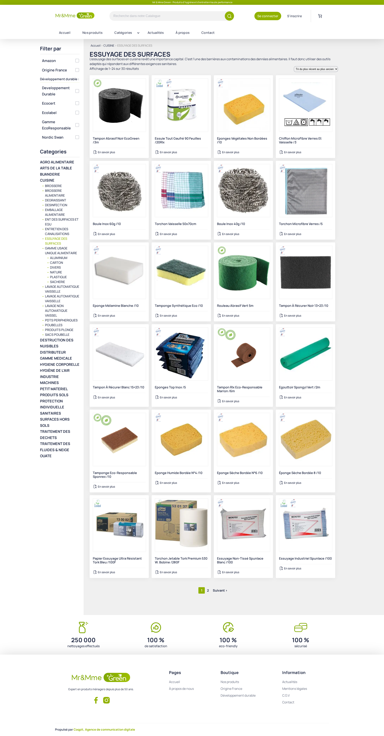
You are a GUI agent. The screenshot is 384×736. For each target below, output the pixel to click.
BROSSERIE (53, 186)
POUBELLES (53, 325)
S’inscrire (294, 16)
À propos (182, 32)
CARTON (56, 262)
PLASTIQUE (58, 277)
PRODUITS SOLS (54, 394)
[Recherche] (229, 16)
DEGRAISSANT (55, 200)
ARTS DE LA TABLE (56, 168)
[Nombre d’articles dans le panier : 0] (320, 16)
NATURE (56, 272)
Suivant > (220, 590)
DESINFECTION (56, 205)
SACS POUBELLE (57, 334)
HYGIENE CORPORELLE (59, 364)
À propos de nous (181, 688)
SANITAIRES (50, 413)
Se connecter (267, 16)
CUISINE (108, 45)
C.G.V (286, 695)
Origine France (231, 688)
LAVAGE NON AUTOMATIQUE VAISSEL (56, 311)
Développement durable (238, 695)
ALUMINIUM (58, 258)
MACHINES (49, 382)
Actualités (156, 32)
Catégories (123, 32)
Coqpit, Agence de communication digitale (104, 729)
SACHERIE (57, 282)
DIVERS (55, 267)
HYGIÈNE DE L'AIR (55, 370)
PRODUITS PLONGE (59, 330)
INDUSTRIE (49, 376)
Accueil (64, 32)
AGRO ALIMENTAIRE (57, 162)
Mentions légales (294, 688)
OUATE (46, 455)
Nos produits (92, 32)
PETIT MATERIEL (54, 388)
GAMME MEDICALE (56, 358)
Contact (208, 32)
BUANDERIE (50, 174)
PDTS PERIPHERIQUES (61, 320)
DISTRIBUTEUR (53, 352)
